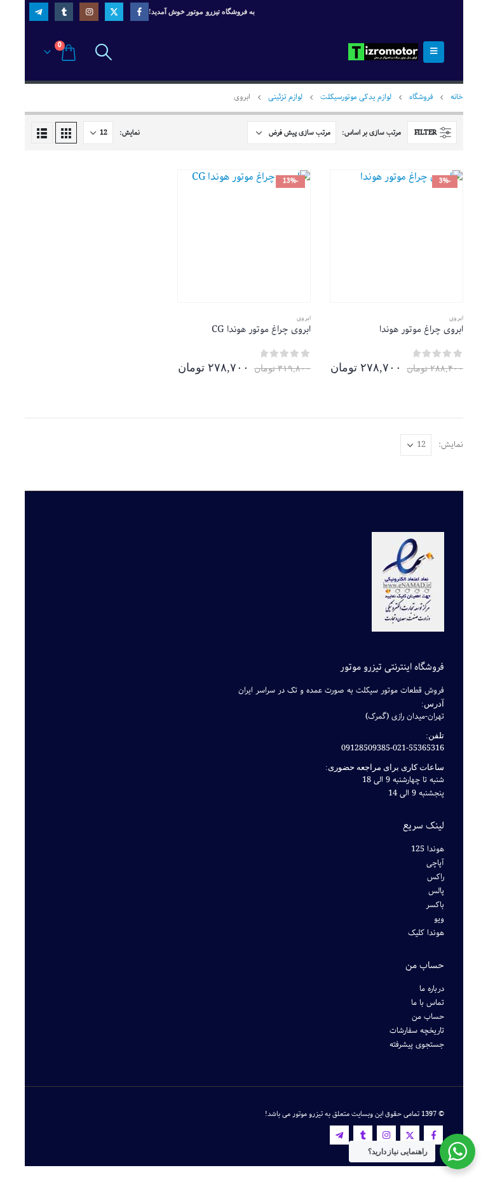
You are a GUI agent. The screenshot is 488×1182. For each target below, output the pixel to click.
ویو (439, 919)
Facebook (433, 1135)
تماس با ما (427, 1002)
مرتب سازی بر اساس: (371, 132)
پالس (436, 891)
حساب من (428, 1016)
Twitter (409, 1135)
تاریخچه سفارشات (417, 1030)
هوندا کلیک (426, 933)
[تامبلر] (64, 12)
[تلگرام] (38, 12)
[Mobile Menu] (433, 52)
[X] (114, 12)
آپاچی (435, 863)
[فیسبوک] (139, 12)
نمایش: (129, 132)
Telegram (339, 1135)
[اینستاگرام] (88, 12)
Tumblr (362, 1135)
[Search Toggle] (103, 52)
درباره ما (431, 988)
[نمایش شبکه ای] (66, 132)
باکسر (435, 905)
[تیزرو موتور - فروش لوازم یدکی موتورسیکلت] (383, 51)
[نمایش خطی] (42, 132)
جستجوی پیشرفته (417, 1044)
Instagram (386, 1135)
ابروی (456, 318)
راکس (435, 877)
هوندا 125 (427, 849)
